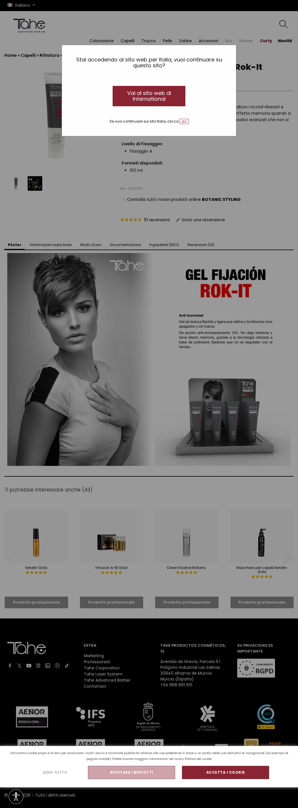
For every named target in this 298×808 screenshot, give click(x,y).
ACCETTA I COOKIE (225, 772)
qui (184, 121)
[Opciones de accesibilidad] (16, 797)
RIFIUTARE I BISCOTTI (131, 772)
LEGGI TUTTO (55, 772)
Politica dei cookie (198, 759)
